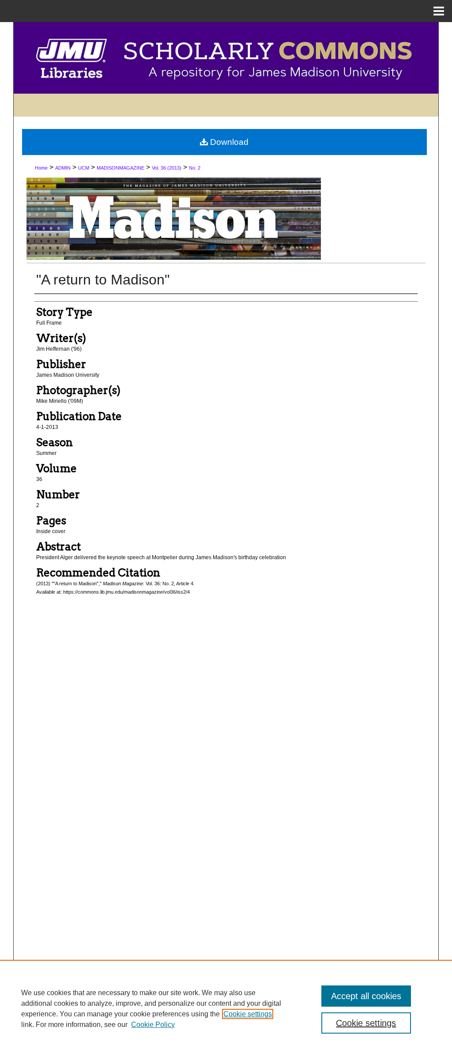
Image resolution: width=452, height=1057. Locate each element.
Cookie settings (247, 1014)
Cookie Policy (153, 1024)
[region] (226, 1008)
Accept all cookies (366, 996)
